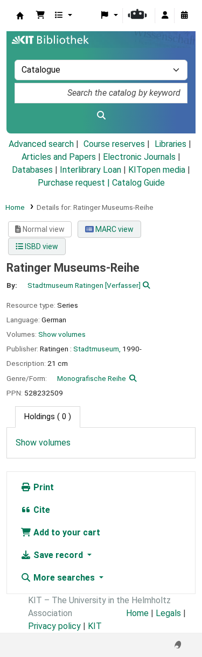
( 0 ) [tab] (47, 416)
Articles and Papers (59, 157)
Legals (168, 613)
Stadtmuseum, (97, 348)
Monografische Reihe (91, 378)
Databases (32, 170)
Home (15, 207)
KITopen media (156, 170)
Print (42, 487)
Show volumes (62, 334)
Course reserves (114, 144)
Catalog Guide (138, 183)
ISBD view (40, 246)
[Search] (101, 115)
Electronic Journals (139, 157)
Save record (58, 555)
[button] (40, 15)
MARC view (114, 229)
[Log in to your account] (165, 15)
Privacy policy (54, 626)
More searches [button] (64, 578)
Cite (40, 510)
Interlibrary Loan (90, 170)
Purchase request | (75, 183)
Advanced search (41, 144)
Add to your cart (65, 532)
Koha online (20, 15)
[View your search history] (184, 15)
